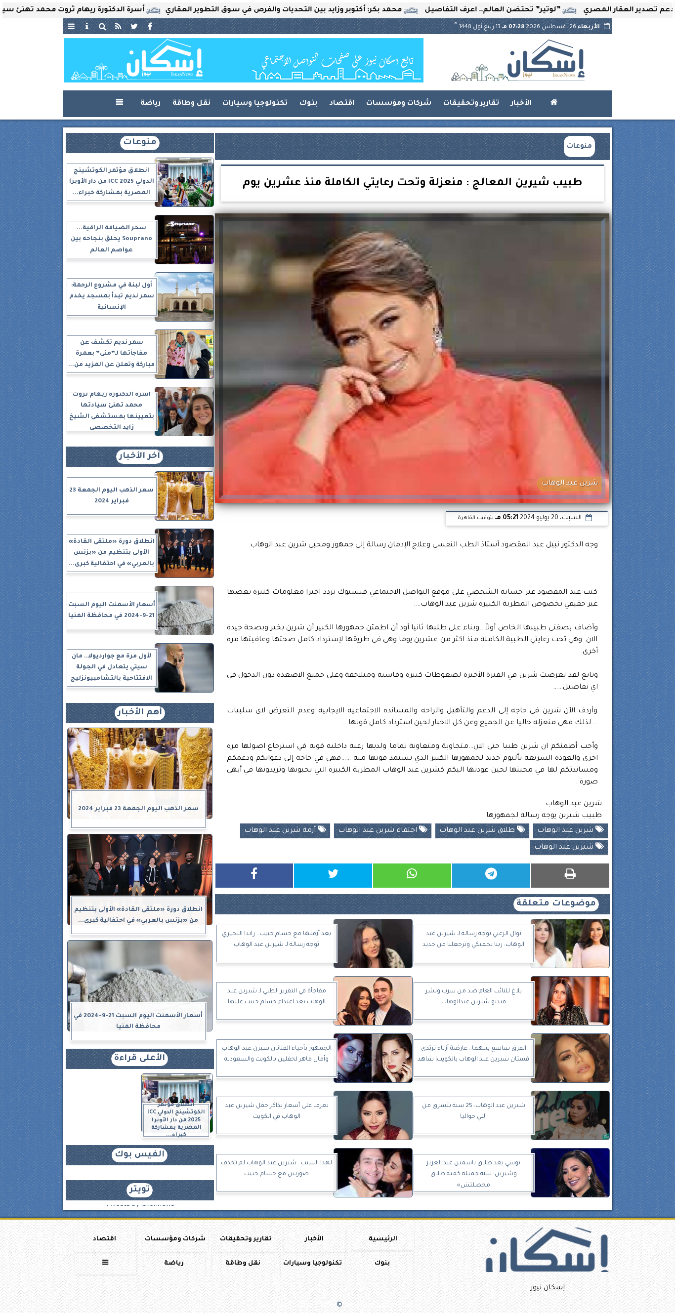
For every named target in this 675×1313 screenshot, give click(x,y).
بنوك (308, 104)
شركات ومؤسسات (398, 104)
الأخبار (521, 104)
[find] (103, 26)
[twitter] (134, 26)
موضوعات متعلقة (556, 904)
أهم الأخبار (140, 713)
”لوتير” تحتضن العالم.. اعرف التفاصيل (541, 10)
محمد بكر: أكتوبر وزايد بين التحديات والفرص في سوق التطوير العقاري (332, 10)
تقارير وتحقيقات (471, 104)
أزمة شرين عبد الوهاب (281, 831)
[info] (87, 26)
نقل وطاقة (191, 104)
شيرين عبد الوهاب (564, 848)
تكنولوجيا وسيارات (255, 104)
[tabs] (71, 26)
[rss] (119, 26)
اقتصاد (341, 104)
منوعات (579, 146)
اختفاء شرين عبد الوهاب (378, 831)
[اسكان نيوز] (243, 60)
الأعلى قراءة (139, 1059)
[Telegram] (491, 875)
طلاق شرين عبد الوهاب (478, 831)
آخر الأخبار (139, 456)
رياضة (150, 104)
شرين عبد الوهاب (566, 831)
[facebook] (150, 26)
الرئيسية (383, 1239)
